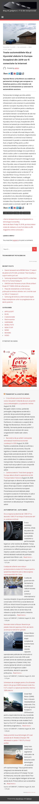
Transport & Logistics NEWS (17, 394)
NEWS (10, 49)
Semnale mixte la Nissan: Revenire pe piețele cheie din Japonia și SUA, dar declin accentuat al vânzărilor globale (18, 627)
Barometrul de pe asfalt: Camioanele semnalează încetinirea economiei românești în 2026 (18, 440)
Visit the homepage (33, 261)
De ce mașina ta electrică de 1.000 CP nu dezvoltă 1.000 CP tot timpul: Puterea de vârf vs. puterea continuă (19, 516)
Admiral (29, 799)
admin (17, 68)
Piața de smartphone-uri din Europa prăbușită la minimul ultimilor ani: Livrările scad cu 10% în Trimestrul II (19, 291)
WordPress (19, 799)
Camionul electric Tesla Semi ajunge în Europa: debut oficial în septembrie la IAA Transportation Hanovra (18, 475)
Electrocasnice (10, 319)
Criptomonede (10, 317)
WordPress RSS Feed (31, 792)
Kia (21, 213)
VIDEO (7, 335)
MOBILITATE (9, 325)
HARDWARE (9, 322)
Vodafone (27, 213)
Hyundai (16, 213)
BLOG (7, 314)
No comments (21, 47)
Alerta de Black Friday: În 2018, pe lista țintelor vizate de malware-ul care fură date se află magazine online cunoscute (19, 227)
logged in (15, 240)
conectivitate (8, 213)
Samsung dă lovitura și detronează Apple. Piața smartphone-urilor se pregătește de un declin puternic (18, 299)
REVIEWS (8, 333)
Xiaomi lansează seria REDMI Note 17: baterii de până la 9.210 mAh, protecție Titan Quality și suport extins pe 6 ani (19, 273)
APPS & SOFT (9, 312)
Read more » (27, 557)
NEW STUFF (9, 327)
